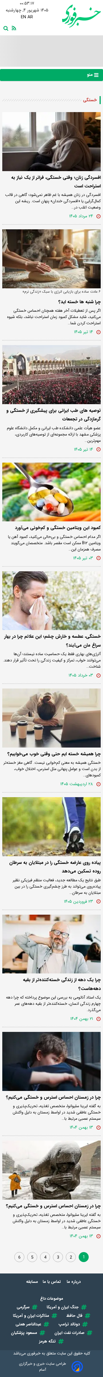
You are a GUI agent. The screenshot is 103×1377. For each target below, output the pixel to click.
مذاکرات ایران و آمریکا (31, 1316)
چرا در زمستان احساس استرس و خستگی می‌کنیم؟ (53, 1097)
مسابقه (32, 1282)
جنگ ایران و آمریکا (63, 1307)
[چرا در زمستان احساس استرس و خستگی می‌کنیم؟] (51, 1061)
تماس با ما (52, 1282)
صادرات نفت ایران (69, 1333)
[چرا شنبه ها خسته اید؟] (51, 258)
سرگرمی (23, 1307)
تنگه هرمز (47, 1341)
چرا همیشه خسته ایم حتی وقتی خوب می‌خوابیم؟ (54, 754)
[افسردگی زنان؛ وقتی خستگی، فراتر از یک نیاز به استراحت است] (51, 141)
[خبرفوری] (76, 16)
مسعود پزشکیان (24, 1333)
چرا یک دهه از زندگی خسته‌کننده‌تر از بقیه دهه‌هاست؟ (62, 984)
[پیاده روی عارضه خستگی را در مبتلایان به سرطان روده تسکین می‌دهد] (51, 826)
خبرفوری (34, 1353)
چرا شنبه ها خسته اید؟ (79, 301)
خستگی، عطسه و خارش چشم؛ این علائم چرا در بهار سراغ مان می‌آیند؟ (52, 641)
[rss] (12, 27)
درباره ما (74, 1282)
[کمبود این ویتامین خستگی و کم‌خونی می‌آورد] (51, 492)
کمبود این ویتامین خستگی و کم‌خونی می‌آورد (58, 527)
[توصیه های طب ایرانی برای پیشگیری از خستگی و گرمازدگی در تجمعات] (51, 374)
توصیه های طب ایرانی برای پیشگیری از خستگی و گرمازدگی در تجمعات (53, 415)
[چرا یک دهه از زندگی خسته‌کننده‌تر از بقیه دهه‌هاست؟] (51, 944)
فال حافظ (74, 1316)
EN (23, 17)
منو (90, 74)
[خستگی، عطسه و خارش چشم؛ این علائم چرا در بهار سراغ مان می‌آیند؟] (51, 600)
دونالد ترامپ (69, 1324)
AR (30, 17)
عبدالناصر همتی (28, 1324)
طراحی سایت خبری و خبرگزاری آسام (42, 1367)
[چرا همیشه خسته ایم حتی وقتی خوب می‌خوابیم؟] (51, 718)
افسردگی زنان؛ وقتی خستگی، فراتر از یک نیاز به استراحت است (56, 182)
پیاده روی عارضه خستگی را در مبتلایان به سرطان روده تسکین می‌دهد (55, 867)
